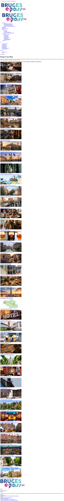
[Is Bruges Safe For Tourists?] (10, 206)
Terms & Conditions (3, 500)
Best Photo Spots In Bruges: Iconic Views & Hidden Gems (9, 422)
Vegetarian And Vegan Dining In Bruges (6, 287)
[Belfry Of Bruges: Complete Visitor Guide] (10, 296)
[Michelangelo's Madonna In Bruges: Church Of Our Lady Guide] (10, 172)
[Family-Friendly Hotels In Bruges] (10, 229)
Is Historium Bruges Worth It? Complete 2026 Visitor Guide (9, 95)
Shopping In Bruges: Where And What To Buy (7, 354)
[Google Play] (6, 498)
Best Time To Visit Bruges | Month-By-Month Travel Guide (9, 467)
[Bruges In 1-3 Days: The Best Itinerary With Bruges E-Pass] (10, 477)
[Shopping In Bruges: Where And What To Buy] (10, 353)
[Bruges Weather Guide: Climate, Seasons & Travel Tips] (10, 443)
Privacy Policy (9, 500)
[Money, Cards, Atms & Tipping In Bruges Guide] (10, 127)
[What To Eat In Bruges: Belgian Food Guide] (10, 217)
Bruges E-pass (6, 499)
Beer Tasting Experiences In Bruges (5, 264)
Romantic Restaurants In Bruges (5, 140)
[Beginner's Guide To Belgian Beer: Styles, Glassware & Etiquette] (10, 71)
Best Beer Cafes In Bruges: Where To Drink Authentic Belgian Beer (10, 433)
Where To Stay (20, 61)
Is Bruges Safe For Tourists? (4, 208)
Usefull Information (38, 61)
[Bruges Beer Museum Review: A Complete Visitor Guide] (10, 240)
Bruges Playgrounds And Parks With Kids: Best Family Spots (9, 411)
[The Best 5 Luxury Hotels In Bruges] (10, 319)
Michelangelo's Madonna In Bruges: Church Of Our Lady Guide (10, 174)
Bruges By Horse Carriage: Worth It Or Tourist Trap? (8, 84)
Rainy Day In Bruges (3, 253)
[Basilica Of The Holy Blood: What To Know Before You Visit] (10, 274)
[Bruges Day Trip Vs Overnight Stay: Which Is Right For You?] (10, 105)
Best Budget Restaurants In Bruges (5, 377)
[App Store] (2, 498)
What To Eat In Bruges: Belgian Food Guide (7, 219)
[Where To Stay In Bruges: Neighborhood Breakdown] (10, 150)
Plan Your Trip (10, 61)
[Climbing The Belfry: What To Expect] (10, 161)
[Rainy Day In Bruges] (10, 251)
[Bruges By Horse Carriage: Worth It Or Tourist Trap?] (10, 82)
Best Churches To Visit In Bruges (5, 366)
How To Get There (15, 61)
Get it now (14, 1)
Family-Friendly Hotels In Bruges (5, 230)
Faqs (1, 497)
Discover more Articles (4, 61)
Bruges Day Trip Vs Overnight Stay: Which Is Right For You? (9, 106)
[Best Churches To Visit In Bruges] (10, 364)
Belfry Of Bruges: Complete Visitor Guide (6, 298)
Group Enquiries (9, 497)
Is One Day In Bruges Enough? (5, 332)
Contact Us (5, 497)
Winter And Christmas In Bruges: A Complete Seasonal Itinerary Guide (10, 456)
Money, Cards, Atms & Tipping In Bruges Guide (7, 129)
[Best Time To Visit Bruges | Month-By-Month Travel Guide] (10, 465)
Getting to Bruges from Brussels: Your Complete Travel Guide (9, 309)
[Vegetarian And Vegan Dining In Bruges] (10, 285)
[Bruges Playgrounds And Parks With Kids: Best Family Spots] (10, 409)
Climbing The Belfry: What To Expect (6, 163)
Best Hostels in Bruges (3, 388)
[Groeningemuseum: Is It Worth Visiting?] (10, 398)
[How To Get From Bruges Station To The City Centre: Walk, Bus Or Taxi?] (10, 116)
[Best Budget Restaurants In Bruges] (10, 375)
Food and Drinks (33, 61)
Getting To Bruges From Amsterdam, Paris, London (8, 185)
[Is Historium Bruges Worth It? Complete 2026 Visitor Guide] (10, 93)
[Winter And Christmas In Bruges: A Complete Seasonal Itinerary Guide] (10, 454)
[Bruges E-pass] (12, 488)
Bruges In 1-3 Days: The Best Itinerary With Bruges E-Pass (9, 478)
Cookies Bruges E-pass (14, 500)
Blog (2, 497)
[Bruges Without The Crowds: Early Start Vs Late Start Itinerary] (10, 195)
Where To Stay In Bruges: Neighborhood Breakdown (8, 151)
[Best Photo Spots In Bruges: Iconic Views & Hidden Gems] (10, 420)
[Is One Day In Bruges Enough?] (10, 330)
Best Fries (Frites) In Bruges (4, 343)
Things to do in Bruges (26, 61)
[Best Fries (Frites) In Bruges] (10, 341)
